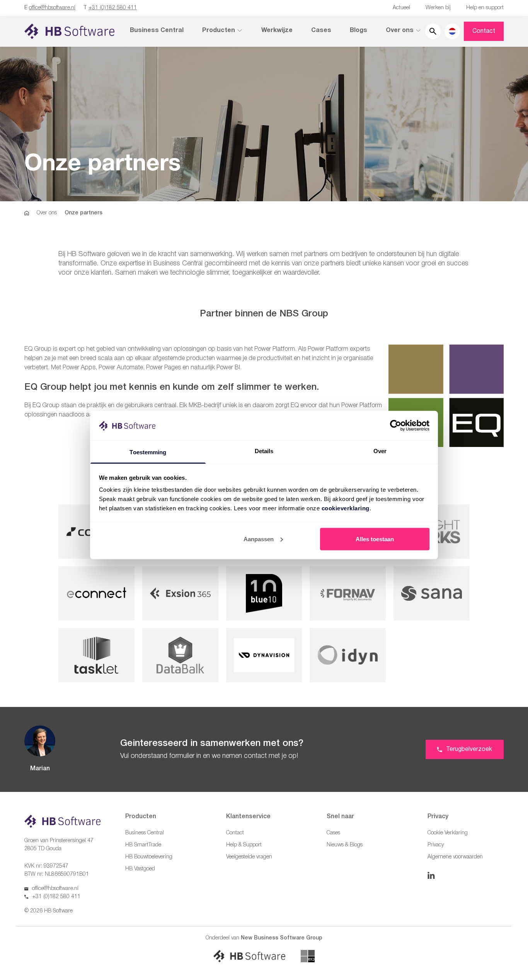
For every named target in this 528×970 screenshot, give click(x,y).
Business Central (157, 30)
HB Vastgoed (140, 868)
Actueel (401, 7)
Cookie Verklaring (448, 833)
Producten (218, 30)
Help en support (485, 7)
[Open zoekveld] (433, 31)
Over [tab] (380, 451)
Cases (321, 30)
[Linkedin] (431, 875)
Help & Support (244, 845)
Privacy (436, 845)
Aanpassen (259, 538)
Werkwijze (277, 30)
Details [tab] (264, 451)
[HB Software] (249, 956)
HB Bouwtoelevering (148, 857)
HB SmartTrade (143, 845)
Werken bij (438, 7)
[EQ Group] (308, 956)
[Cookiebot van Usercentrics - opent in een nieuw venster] (395, 425)
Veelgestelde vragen (249, 857)
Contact (483, 31)
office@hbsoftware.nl (52, 7)
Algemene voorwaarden (455, 857)
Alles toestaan (375, 538)
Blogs (358, 30)
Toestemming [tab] (147, 452)
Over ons (400, 30)
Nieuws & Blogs (345, 845)
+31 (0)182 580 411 (113, 7)
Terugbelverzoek (469, 749)
